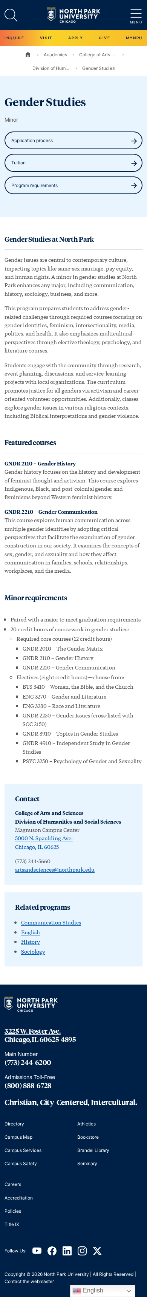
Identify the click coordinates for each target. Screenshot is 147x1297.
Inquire (14, 38)
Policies (13, 1211)
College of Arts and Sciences (98, 54)
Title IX (12, 1224)
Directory (14, 1124)
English (30, 932)
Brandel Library (93, 1150)
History (30, 941)
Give (104, 38)
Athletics (86, 1124)
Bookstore (88, 1137)
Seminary (87, 1163)
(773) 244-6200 (28, 1062)
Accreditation (19, 1198)
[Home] (28, 55)
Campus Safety (21, 1163)
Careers (13, 1184)
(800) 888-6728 (28, 1085)
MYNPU (134, 38)
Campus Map (18, 1137)
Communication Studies (51, 922)
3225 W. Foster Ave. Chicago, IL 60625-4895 (40, 1035)
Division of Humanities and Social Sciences (51, 68)
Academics (55, 54)
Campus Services (23, 1150)
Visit (46, 38)
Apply (75, 38)
